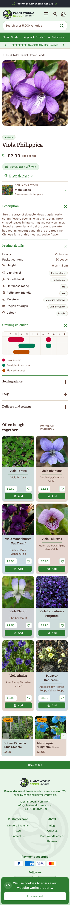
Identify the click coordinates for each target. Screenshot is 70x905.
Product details (13, 245)
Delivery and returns (16, 406)
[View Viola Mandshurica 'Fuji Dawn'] (18, 539)
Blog (52, 825)
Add (20, 496)
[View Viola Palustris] (52, 539)
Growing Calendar (15, 325)
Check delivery (19, 175)
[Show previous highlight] (5, 45)
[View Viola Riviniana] (52, 469)
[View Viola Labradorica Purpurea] (52, 607)
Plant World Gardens (52, 835)
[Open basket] (63, 14)
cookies (30, 883)
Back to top (35, 764)
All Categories (56, 37)
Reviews (52, 841)
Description (10, 206)
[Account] (54, 14)
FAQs (6, 394)
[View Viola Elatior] (18, 607)
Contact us (17, 835)
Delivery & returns (18, 825)
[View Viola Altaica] (18, 675)
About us (52, 830)
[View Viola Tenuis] (18, 469)
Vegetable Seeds (33, 37)
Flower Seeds (10, 37)
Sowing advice (12, 381)
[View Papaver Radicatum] (52, 675)
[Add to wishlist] (29, 489)
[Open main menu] (46, 14)
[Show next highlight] (63, 45)
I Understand (35, 896)
